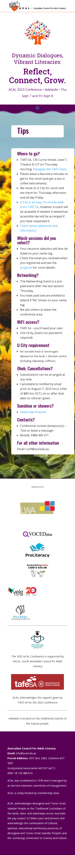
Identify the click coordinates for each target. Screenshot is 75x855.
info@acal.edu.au (26, 753)
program (26, 268)
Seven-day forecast (33, 412)
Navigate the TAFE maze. (50, 169)
